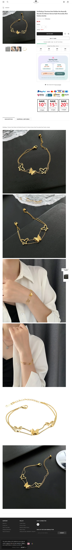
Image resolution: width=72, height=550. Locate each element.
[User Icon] (64, 2)
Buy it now (53, 38)
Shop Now (59, 73)
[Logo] (36, 2)
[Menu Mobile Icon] (3, 2)
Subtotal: (38, 29)
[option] (19, 27)
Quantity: (38, 24)
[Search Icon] (7, 2)
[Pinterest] (38, 524)
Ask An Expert (58, 84)
